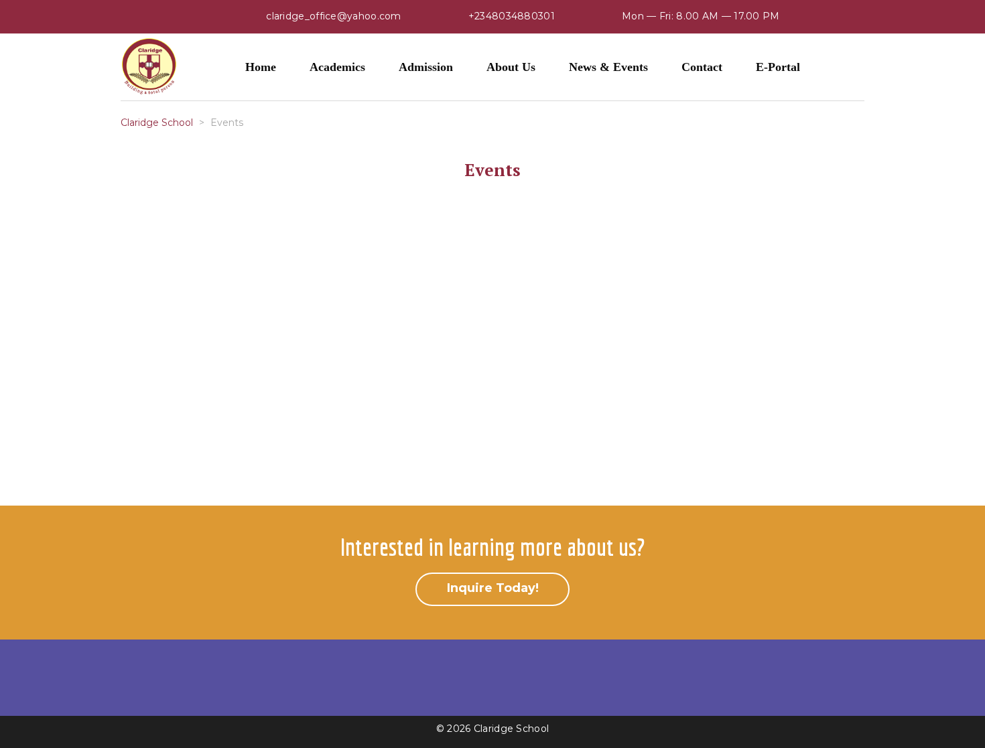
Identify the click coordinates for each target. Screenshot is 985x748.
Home (260, 67)
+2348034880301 (511, 16)
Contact (701, 67)
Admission (426, 67)
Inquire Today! (493, 588)
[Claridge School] (149, 66)
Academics (337, 67)
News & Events (608, 67)
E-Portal (778, 67)
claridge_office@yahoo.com (333, 16)
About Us (510, 67)
